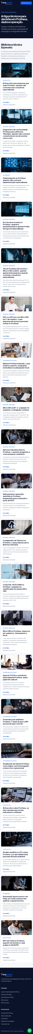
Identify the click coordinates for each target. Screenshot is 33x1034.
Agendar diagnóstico (26, 3)
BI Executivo (4, 1000)
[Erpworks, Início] (6, 3)
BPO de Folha (5, 1003)
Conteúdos (4, 1018)
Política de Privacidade (7, 1021)
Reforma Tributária (6, 994)
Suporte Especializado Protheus (10, 992)
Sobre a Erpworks (6, 1016)
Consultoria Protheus (7, 1013)
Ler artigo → (6, 102)
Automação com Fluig (7, 997)
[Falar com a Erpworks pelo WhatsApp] (29, 1030)
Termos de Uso (5, 1024)
